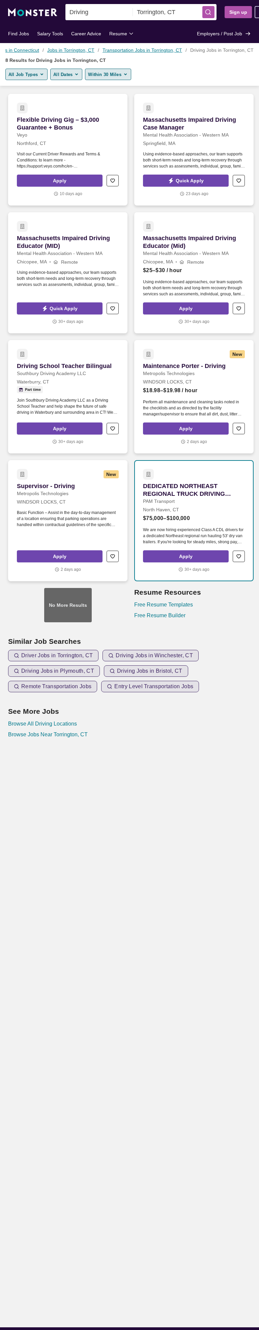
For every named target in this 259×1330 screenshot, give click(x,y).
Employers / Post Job (219, 33)
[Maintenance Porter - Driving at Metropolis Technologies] (194, 397)
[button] (208, 12)
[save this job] (113, 180)
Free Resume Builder (159, 615)
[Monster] (32, 12)
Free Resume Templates (163, 604)
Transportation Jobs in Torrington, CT (142, 50)
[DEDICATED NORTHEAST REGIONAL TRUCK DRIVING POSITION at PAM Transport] (194, 521)
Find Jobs (18, 33)
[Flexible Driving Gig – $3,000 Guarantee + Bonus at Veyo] (68, 150)
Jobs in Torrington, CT (70, 50)
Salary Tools (50, 33)
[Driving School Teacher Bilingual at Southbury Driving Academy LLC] (68, 397)
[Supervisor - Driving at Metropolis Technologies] (68, 521)
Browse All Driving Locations (42, 724)
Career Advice (86, 33)
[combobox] (99, 12)
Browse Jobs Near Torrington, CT (48, 734)
